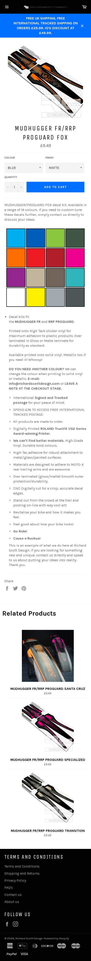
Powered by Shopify (56, 938)
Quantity (10, 177)
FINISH (49, 157)
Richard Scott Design (29, 938)
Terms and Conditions (22, 866)
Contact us (13, 894)
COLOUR (9, 157)
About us (11, 902)
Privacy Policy (15, 880)
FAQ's (8, 887)
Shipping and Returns (22, 873)
